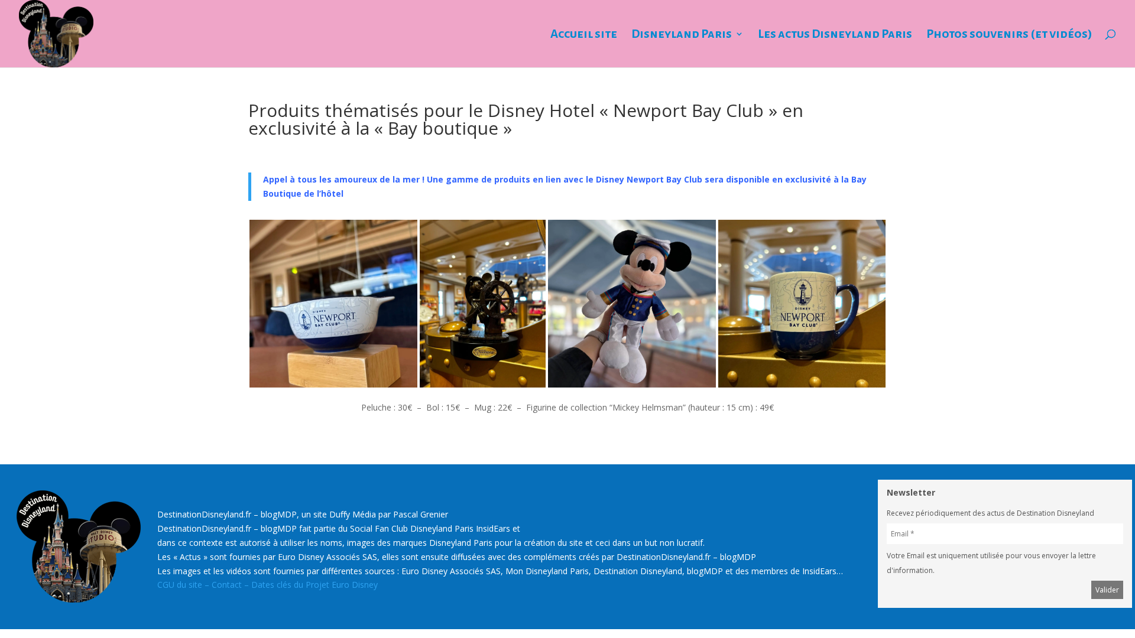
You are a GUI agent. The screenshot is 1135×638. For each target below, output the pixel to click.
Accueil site (583, 35)
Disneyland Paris (681, 35)
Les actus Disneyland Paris (835, 35)
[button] (333, 304)
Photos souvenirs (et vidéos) (1009, 35)
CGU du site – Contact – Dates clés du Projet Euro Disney (267, 584)
